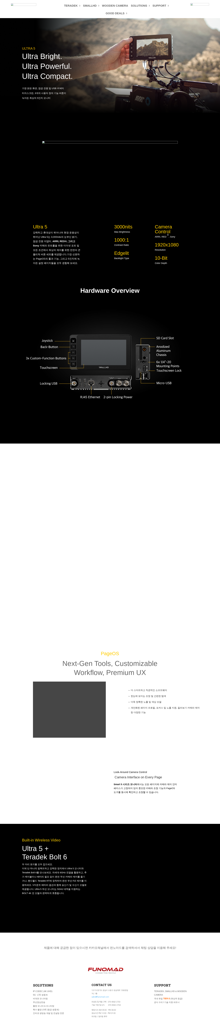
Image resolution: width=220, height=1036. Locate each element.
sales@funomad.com (100, 997)
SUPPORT (159, 5)
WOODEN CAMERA (115, 5)
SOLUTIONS (139, 5)
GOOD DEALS (115, 13)
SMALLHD (90, 5)
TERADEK (71, 5)
